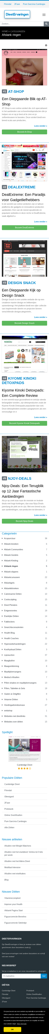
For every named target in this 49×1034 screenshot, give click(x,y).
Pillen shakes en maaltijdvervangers (20, 683)
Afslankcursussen (12, 577)
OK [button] (12, 1029)
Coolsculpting (10, 599)
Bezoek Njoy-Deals (24, 521)
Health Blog (9, 633)
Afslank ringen (11, 566)
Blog (6, 880)
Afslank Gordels (11, 555)
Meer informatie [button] (22, 1024)
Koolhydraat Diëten (12, 649)
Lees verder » (40, 126)
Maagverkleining (11, 666)
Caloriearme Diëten (13, 594)
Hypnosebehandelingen (15, 644)
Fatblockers (9, 622)
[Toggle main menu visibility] (44, 14)
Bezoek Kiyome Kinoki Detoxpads (24, 423)
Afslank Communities (13, 549)
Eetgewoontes (10, 611)
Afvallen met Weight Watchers (17, 846)
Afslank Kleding (11, 561)
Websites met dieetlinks (14, 716)
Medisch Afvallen (11, 677)
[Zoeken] (46, 23)
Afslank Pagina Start (13, 910)
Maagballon (9, 661)
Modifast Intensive (12, 867)
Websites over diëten (13, 722)
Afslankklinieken (11, 588)
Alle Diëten (9, 827)
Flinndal (7, 4)
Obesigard (9, 797)
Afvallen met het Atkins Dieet (17, 861)
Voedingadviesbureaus (14, 705)
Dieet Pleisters (10, 605)
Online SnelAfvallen (13, 815)
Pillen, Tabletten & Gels (14, 688)
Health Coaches (11, 638)
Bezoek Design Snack (24, 323)
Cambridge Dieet (12, 784)
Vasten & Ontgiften (12, 694)
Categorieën (17, 31)
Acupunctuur (9, 538)
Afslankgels (9, 583)
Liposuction (9, 655)
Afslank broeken (11, 544)
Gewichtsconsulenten (13, 627)
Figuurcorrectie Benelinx (15, 917)
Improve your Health (13, 904)
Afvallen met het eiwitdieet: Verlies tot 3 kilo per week (23, 853)
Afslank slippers (11, 572)
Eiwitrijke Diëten (11, 616)
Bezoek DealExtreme (24, 227)
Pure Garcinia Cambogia (34, 4)
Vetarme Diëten (11, 699)
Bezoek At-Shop (24, 132)
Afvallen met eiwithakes (15, 874)
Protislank (8, 809)
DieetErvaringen (17, 14)
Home (5, 31)
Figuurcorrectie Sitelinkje (15, 923)
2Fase (17, 4)
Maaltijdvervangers (12, 672)
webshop (8, 711)
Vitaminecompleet (12, 898)
